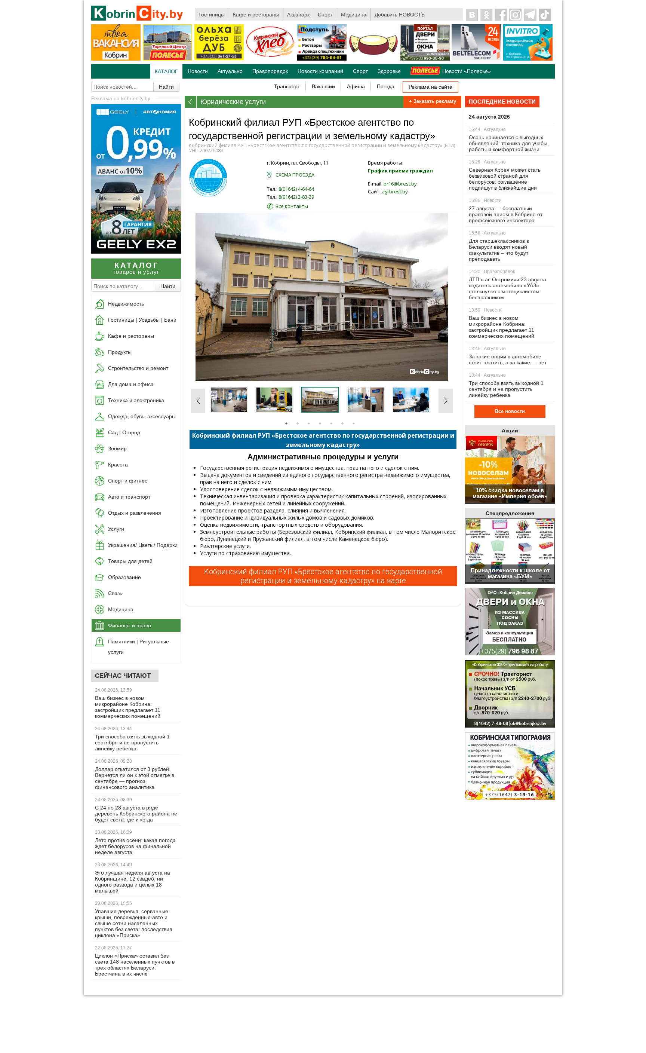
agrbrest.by (395, 191)
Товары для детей (130, 561)
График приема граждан (400, 170)
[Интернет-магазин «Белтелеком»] (476, 58)
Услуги (116, 529)
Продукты (120, 352)
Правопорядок (270, 71)
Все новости (510, 411)
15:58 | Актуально (487, 233)
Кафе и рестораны (256, 15)
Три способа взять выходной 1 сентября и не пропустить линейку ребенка (132, 743)
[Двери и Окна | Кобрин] (425, 59)
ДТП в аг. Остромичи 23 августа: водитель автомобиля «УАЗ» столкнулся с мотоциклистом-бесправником (508, 288)
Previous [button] (198, 400)
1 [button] (286, 423)
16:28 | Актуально (487, 162)
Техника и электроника (136, 400)
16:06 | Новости (485, 200)
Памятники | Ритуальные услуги (138, 647)
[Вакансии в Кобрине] (116, 59)
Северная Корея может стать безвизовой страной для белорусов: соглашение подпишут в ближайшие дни (505, 179)
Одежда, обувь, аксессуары (142, 416)
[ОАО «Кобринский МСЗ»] (373, 59)
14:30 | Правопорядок (492, 271)
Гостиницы (212, 15)
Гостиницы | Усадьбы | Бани (142, 320)
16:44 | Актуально (487, 129)
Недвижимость (126, 304)
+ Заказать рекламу (432, 101)
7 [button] (353, 423)
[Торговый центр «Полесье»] (167, 59)
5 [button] (331, 423)
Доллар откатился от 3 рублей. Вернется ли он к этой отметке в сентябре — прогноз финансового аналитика (134, 778)
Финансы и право (129, 625)
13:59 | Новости (485, 310)
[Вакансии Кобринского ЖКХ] (510, 694)
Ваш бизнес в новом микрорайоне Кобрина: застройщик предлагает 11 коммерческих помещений (127, 707)
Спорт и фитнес (127, 481)
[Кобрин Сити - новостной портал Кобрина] (137, 14)
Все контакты (292, 206)
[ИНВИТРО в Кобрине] (528, 59)
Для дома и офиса (131, 384)
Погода (385, 86)
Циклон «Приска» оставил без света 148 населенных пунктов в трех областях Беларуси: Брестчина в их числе (135, 965)
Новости (198, 71)
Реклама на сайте (430, 87)
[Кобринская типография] (510, 766)
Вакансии (323, 86)
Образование (124, 577)
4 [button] (320, 423)
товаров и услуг (136, 268)
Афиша (356, 86)
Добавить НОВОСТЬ (400, 15)
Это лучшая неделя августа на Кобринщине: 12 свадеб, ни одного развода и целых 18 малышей (132, 882)
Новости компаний (320, 71)
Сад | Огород (124, 432)
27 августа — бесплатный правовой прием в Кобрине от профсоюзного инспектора (505, 214)
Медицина (353, 15)
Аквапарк (298, 15)
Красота (118, 465)
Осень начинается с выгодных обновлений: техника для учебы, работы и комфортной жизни (509, 143)
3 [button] (309, 423)
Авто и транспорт (129, 497)
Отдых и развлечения (134, 513)
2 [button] (297, 423)
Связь (115, 593)
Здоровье (389, 71)
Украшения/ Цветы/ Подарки (143, 545)
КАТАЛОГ (166, 71)
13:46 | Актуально (487, 348)
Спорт (325, 15)
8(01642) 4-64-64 (296, 189)
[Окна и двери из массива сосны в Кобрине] (510, 622)
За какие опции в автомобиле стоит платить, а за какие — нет (508, 359)
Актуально (230, 71)
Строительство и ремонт (138, 368)
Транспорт (287, 86)
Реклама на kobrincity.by (120, 98)
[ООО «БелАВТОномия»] (136, 251)
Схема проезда (295, 174)
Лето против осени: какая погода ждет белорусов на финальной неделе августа (135, 846)
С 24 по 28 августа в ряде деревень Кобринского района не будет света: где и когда (136, 814)
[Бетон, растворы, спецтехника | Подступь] (322, 59)
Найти (166, 87)
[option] (323, 297)
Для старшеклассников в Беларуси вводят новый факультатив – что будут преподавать (499, 250)
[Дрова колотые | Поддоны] (219, 58)
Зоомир (117, 448)
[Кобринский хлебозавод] (270, 59)
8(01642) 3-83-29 (296, 196)
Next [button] (446, 400)
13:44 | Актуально (487, 375)
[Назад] (191, 102)
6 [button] (342, 423)
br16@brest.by (400, 183)
